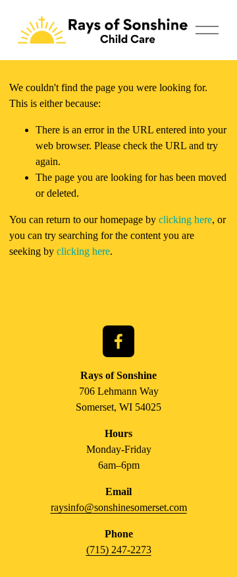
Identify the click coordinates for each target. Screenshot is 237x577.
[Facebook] (118, 341)
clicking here (185, 219)
